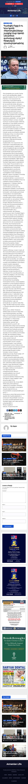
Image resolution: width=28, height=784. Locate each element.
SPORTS (14, 458)
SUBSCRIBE (9, 3)
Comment (4, 490)
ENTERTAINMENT (16, 777)
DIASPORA (15, 774)
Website (3, 518)
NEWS (11, 23)
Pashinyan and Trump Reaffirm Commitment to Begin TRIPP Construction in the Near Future (12, 754)
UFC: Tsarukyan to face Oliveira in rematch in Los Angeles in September (13, 462)
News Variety (9, 458)
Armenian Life (14, 10)
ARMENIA (10, 774)
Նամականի (17, 413)
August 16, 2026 (8, 710)
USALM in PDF (21, 774)
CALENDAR (23, 777)
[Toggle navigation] (13, 16)
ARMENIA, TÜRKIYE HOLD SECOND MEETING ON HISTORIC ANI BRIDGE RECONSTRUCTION (13, 476)
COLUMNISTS (6, 23)
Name (3, 504)
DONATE (19, 3)
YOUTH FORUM (9, 444)
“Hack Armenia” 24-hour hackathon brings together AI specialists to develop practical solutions (14, 447)
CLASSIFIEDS (14, 781)
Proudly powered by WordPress (9, 769)
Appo (11, 46)
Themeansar (13, 771)
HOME (5, 774)
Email (3, 511)
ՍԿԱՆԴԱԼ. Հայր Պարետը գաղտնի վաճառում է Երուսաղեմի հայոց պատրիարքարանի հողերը (9, 416)
